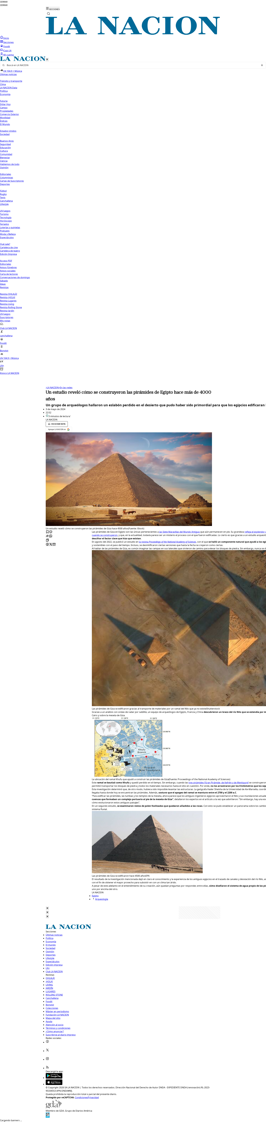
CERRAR (3, 2)
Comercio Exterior (9, 114)
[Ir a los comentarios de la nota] (50, 532)
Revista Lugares (8, 300)
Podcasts (5, 230)
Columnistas (6, 177)
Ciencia (3, 160)
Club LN (7, 50)
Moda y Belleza (8, 234)
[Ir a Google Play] (54, 1077)
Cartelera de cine (9, 247)
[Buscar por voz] (262, 65)
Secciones (8, 42)
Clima (3, 84)
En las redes (65, 387)
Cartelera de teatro (10, 250)
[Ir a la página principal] (133, 34)
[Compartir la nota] (47, 536)
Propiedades (6, 110)
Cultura (4, 150)
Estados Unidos (8, 130)
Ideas (3, 284)
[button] (133, 215)
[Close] (47, 908)
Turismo (4, 214)
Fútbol (3, 190)
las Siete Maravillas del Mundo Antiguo (179, 531)
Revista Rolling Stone (11, 307)
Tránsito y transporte (11, 81)
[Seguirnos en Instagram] (47, 1059)
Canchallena (6, 200)
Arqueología (101, 899)
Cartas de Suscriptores (12, 180)
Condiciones (81, 1097)
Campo (3, 107)
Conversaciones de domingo (15, 277)
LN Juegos (5, 210)
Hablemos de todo (9, 164)
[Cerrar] (47, 59)
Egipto (95, 895)
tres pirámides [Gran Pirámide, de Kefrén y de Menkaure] (219, 782)
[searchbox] (132, 65)
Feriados (4, 224)
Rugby (3, 194)
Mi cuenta (8, 54)
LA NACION (52, 387)
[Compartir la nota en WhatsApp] (50, 536)
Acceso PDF (6, 260)
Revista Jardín (7, 310)
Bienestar (5, 157)
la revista (167, 541)
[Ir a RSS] (47, 1068)
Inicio (6, 38)
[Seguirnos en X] (47, 1050)
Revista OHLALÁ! (8, 294)
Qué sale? (5, 244)
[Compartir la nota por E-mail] (54, 544)
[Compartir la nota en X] (50, 544)
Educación (5, 147)
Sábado (4, 280)
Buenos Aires (7, 140)
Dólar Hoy (5, 104)
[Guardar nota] (47, 532)
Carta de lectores (9, 274)
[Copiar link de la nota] (47, 540)
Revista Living (7, 304)
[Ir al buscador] (48, 13)
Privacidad (93, 1097)
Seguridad (5, 144)
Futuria (3, 101)
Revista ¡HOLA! (7, 297)
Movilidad (5, 117)
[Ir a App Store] (54, 1084)
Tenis (2, 197)
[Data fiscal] (48, 1117)
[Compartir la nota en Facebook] (47, 544)
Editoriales (5, 174)
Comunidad (6, 154)
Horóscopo (6, 220)
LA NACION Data (8, 87)
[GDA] (54, 1107)
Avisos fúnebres (8, 267)
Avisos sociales (8, 270)
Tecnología (5, 217)
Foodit (6, 46)
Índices (3, 120)
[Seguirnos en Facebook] (47, 1042)
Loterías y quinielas (10, 227)
